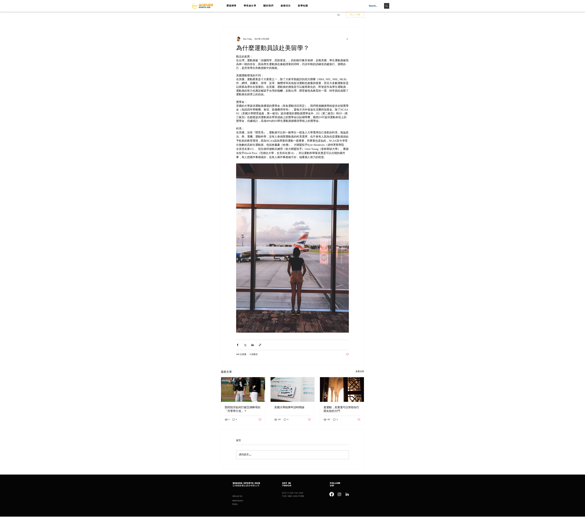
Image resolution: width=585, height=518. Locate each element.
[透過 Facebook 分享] (237, 344)
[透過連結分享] (260, 344)
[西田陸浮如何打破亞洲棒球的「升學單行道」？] (243, 389)
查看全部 (360, 371)
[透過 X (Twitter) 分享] (245, 344)
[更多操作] (347, 39)
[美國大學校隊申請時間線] (293, 389)
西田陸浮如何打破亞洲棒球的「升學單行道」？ (242, 409)
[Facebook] (331, 494)
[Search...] (386, 6)
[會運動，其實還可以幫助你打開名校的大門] (342, 389)
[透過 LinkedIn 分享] (252, 344)
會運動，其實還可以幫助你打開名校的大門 (341, 409)
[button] (338, 14)
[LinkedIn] (347, 494)
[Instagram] (339, 494)
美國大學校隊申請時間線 (289, 407)
